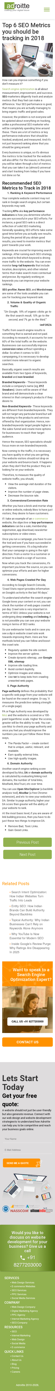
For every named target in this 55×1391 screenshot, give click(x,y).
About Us (16, 1360)
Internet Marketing (21, 1335)
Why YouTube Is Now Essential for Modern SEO (27, 936)
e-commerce (40, 518)
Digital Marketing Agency (25, 1310)
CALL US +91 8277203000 (28, 1021)
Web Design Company (23, 1307)
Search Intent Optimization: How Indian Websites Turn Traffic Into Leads (28, 896)
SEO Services (19, 1290)
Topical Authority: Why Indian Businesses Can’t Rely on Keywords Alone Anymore (29, 924)
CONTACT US (27, 1041)
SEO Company (19, 1322)
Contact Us (17, 1356)
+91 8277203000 (28, 1260)
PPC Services (19, 1294)
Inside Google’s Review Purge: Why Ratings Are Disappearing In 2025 (30, 948)
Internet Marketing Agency (25, 1318)
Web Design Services (23, 1282)
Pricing (15, 1367)
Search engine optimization (18, 89)
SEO (14, 1331)
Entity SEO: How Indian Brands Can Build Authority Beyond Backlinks (27, 910)
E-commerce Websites (23, 1286)
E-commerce (18, 1347)
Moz (4, 715)
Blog (14, 1364)
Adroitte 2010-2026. (27, 1385)
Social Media (18, 1343)
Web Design (18, 1339)
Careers (16, 1371)
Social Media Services (23, 1298)
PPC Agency (18, 1314)
